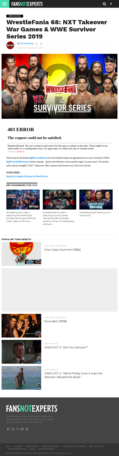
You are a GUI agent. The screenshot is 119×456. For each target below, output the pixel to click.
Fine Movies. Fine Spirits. (74, 446)
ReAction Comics (46, 449)
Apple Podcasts (26, 176)
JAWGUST (18, 446)
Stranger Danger (50, 446)
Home (8, 446)
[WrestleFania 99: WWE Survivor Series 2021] (96, 208)
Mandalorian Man (17, 449)
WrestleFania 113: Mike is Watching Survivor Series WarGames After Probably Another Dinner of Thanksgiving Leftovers (58, 218)
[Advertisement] (59, 290)
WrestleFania (26, 43)
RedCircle (20, 151)
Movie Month (31, 446)
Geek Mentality (96, 446)
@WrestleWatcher (18, 161)
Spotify (10, 176)
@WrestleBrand (39, 157)
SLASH (32, 449)
